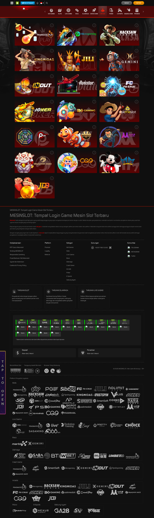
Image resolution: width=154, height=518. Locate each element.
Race (77, 14)
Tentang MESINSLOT (16, 251)
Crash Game (94, 14)
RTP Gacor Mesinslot (16, 247)
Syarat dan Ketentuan (17, 262)
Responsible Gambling (17, 255)
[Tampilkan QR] (110, 247)
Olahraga (85, 14)
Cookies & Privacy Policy (18, 265)
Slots (60, 14)
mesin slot (41, 233)
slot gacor (39, 226)
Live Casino (68, 14)
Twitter (133, 256)
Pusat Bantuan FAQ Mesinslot (19, 258)
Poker (111, 14)
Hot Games (51, 14)
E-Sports (120, 14)
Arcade (102, 14)
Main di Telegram (28, 3)
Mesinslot (12, 220)
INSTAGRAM (135, 252)
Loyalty (47, 251)
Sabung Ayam (128, 14)
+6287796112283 (101, 248)
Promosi (137, 14)
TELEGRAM (135, 248)
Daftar (138, 3)
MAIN (35, 34)
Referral (47, 255)
